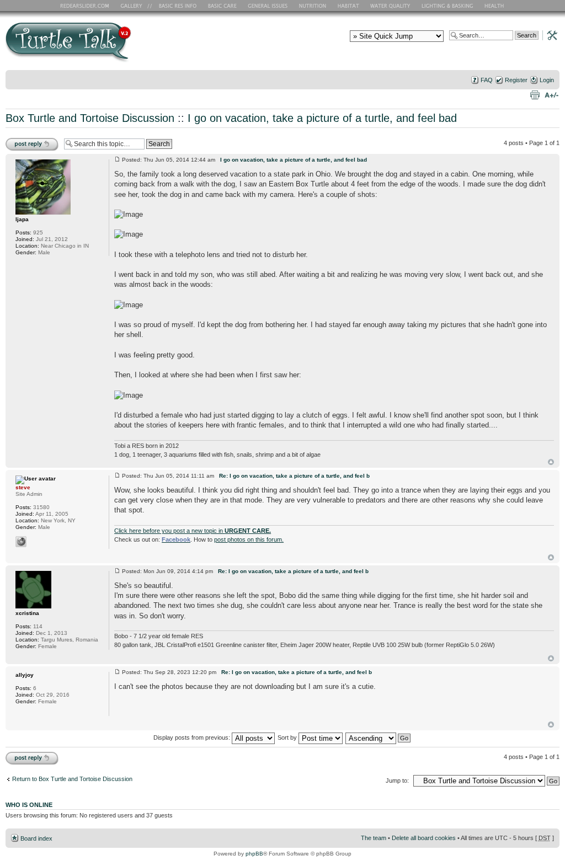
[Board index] (148, 46)
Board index (36, 838)
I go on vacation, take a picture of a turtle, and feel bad (322, 118)
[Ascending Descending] (378, 737)
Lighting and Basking (448, 5)
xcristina (27, 613)
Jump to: (397, 780)
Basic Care (221, 5)
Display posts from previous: (192, 737)
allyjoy (24, 675)
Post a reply (22, 140)
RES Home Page (86, 5)
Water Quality (390, 5)
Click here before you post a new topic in (192, 530)
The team (373, 838)
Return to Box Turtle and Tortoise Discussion (72, 779)
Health (495, 5)
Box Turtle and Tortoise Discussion (90, 118)
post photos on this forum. (249, 539)
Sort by (288, 737)
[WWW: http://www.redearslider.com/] (20, 541)
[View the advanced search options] (549, 34)
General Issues (269, 5)
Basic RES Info (175, 5)
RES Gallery (135, 5)
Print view (535, 94)
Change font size (551, 94)
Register (516, 80)
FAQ (487, 80)
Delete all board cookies (424, 838)
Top (551, 462)
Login (547, 80)
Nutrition (314, 5)
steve (22, 487)
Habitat (348, 5)
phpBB (254, 854)
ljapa (22, 219)
